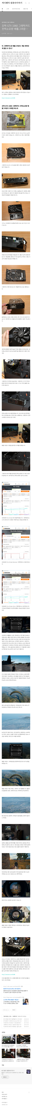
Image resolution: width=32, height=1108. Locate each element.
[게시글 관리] (9, 1010)
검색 (26, 3)
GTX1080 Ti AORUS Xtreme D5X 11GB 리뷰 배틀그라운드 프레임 (12, 1021)
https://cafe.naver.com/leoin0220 (11, 986)
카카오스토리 (4, 1094)
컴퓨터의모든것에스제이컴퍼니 (12, 989)
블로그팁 (25, 9)
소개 (7, 9)
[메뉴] (29, 3)
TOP (29, 1092)
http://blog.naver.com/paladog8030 (12, 997)
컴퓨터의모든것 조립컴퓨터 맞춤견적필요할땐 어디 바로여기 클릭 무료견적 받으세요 (15, 991)
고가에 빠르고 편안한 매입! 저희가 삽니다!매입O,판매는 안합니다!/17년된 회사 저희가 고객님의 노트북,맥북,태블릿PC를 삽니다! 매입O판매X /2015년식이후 (11, 1002)
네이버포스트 (4, 1096)
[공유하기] (7, 1010)
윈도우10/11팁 (16, 9)
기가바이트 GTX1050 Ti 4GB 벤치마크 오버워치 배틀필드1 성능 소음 (12, 1023)
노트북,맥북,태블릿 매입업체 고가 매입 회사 (11, 1000)
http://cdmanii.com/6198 (8, 98)
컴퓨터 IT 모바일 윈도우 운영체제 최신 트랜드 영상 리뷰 (12, 1073)
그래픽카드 (14, 1016)
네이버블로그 (4, 1098)
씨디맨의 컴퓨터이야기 (12, 3)
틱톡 (3, 1092)
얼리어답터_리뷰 (7, 1016)
